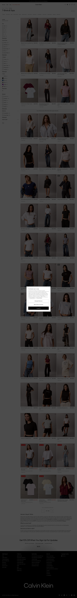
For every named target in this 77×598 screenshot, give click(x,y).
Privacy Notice (39, 297)
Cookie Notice (32, 297)
